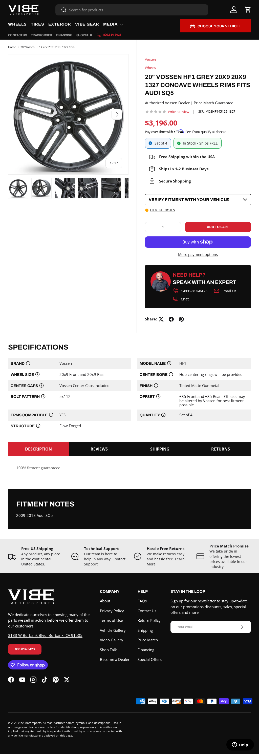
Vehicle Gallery (113, 630)
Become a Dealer (115, 659)
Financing (64, 35)
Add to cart (218, 227)
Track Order (41, 35)
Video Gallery (111, 639)
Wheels (17, 24)
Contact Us (17, 35)
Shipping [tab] (159, 449)
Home (12, 47)
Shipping (145, 630)
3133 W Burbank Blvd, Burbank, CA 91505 (45, 635)
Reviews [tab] (99, 449)
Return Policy (149, 620)
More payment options (198, 254)
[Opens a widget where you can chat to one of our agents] (240, 745)
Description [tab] (38, 449)
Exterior (59, 24)
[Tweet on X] (161, 319)
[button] (247, 9)
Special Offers (150, 659)
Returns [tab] (220, 449)
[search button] (61, 10)
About (105, 600)
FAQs (142, 600)
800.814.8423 (25, 649)
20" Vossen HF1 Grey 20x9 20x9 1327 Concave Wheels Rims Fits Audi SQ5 (48, 47)
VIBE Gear (87, 24)
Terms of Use (111, 620)
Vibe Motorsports (29, 723)
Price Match (148, 639)
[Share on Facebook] (171, 319)
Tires (37, 24)
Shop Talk (84, 35)
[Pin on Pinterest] (181, 319)
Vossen (150, 59)
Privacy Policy (112, 610)
